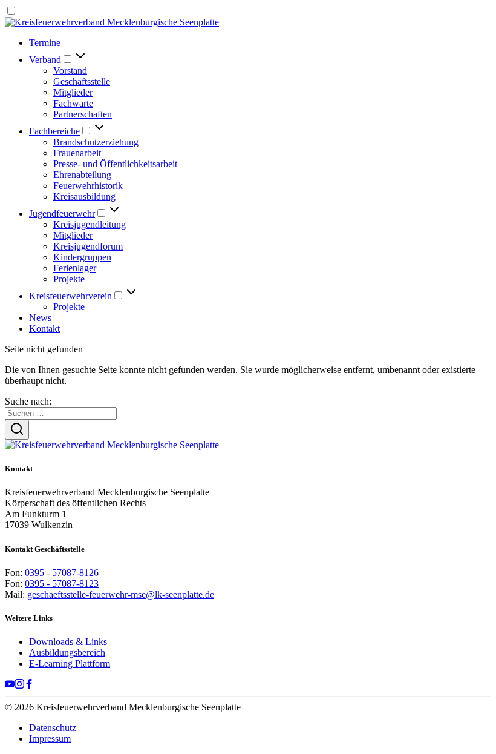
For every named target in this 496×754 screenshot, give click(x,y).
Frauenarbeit (77, 153)
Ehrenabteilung (82, 175)
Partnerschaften (82, 114)
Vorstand (70, 70)
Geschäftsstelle (81, 81)
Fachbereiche (54, 131)
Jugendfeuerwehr (62, 213)
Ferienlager (74, 268)
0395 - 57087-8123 (62, 583)
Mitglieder (73, 92)
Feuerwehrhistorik (88, 185)
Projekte (69, 279)
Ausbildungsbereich (67, 652)
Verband (45, 60)
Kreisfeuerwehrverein (70, 296)
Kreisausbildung (84, 196)
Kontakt (44, 328)
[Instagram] (19, 685)
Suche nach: (28, 401)
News (40, 318)
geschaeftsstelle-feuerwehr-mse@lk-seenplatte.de (120, 594)
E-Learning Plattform (69, 663)
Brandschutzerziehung (96, 142)
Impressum (50, 738)
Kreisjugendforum (88, 246)
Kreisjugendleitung (89, 224)
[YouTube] (10, 685)
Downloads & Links (68, 642)
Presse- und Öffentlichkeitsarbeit (115, 164)
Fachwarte (73, 103)
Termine (44, 43)
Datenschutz (52, 728)
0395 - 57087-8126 (62, 572)
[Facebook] (29, 685)
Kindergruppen (82, 257)
